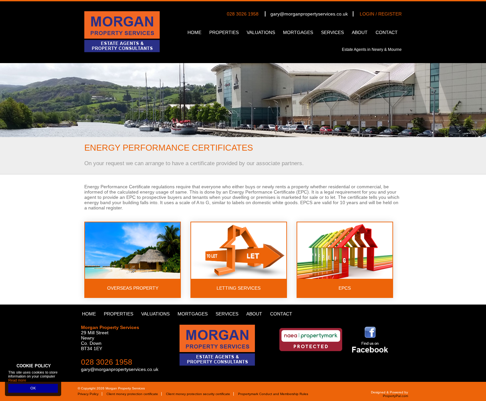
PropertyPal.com (395, 396)
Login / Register (381, 14)
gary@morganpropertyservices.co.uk (309, 14)
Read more (17, 380)
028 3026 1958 (243, 14)
